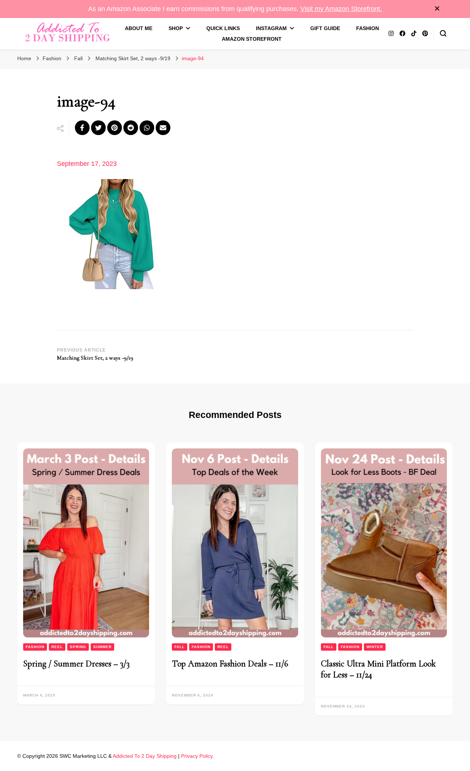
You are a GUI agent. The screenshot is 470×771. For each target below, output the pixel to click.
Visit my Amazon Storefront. (341, 8)
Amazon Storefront (252, 39)
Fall (78, 58)
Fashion (367, 28)
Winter (374, 647)
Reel (57, 647)
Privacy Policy (197, 756)
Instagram (271, 28)
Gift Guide (325, 28)
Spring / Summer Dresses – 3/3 (76, 663)
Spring (78, 647)
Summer (102, 647)
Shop (176, 28)
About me (138, 28)
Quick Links (223, 28)
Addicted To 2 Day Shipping (145, 756)
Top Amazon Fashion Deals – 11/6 (230, 663)
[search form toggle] (443, 33)
